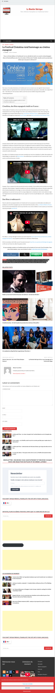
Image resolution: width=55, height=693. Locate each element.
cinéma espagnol (7, 261)
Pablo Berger (12, 262)
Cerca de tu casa (40, 259)
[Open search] (51, 41)
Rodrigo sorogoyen (32, 262)
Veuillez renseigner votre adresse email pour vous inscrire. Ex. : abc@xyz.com (26, 486)
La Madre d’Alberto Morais (45, 204)
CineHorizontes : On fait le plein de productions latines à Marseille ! (20, 323)
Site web (4, 421)
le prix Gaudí (23, 115)
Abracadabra (10, 259)
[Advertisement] (27, 29)
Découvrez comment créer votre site (13, 545)
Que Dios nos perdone (21, 262)
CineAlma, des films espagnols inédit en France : (14, 100)
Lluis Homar (26, 113)
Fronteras (26, 261)
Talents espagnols (42, 666)
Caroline (6, 52)
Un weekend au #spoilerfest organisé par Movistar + (16, 351)
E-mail (4, 414)
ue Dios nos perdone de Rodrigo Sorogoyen (41, 242)
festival (21, 261)
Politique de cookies (27, 691)
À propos (40, 661)
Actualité (40, 664)
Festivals (11, 44)
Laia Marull (14, 208)
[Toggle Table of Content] (23, 98)
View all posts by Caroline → (19, 373)
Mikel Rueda (6, 262)
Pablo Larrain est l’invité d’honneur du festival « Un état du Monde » (20, 294)
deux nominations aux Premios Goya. (40, 115)
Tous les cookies (27, 684)
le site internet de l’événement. (39, 249)
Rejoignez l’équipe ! (42, 674)
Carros (33, 259)
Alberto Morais (27, 259)
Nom (4, 408)
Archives (7, 44)
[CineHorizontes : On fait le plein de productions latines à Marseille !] (27, 310)
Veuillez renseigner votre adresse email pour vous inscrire (26, 480)
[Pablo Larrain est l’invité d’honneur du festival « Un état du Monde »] (27, 281)
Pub (39, 671)
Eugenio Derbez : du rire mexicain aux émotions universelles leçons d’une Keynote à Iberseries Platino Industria (31, 596)
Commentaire (6, 389)
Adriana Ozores (34, 113)
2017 (3, 44)
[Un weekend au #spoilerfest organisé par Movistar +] (27, 338)
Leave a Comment (13, 52)
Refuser (27, 688)
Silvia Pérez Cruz (42, 262)
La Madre (32, 261)
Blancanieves (20, 156)
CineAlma (46, 259)
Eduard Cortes (15, 261)
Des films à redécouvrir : (9, 102)
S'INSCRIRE (15, 489)
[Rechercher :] (27, 516)
